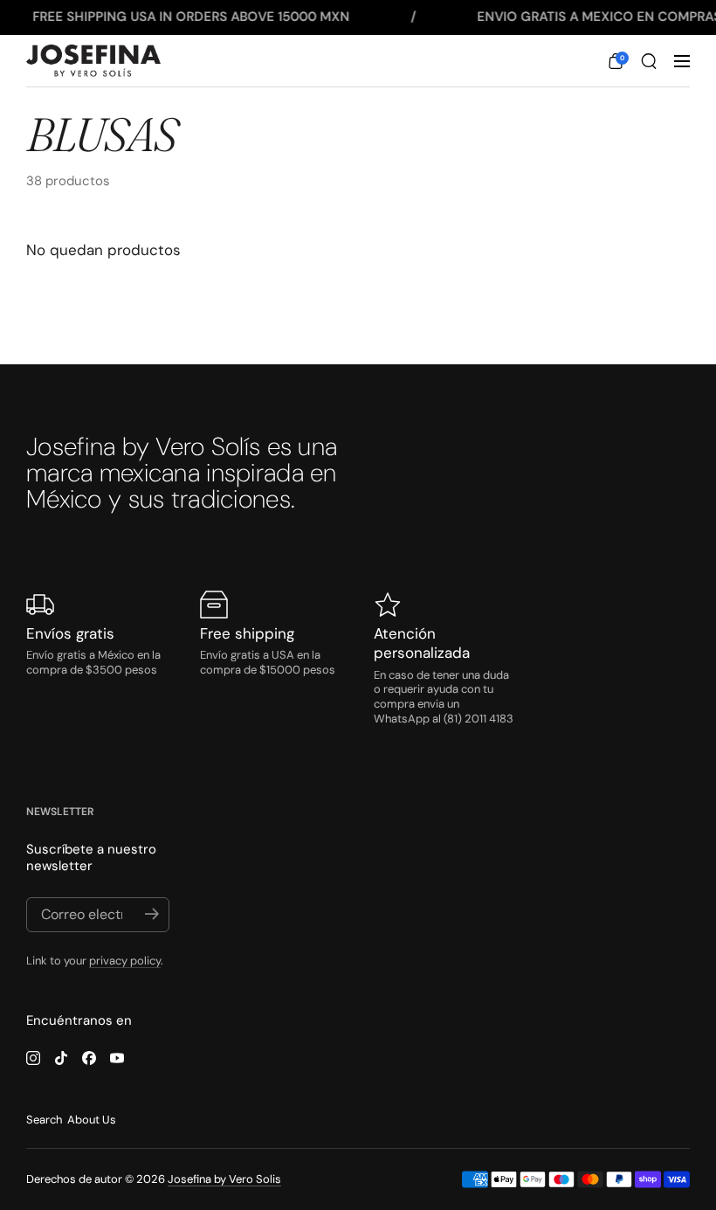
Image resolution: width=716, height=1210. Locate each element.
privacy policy (125, 960)
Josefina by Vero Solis (224, 1179)
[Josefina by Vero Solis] (93, 61)
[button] (615, 61)
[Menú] (682, 61)
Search (44, 1119)
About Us (91, 1119)
